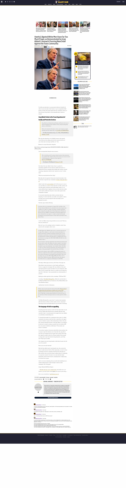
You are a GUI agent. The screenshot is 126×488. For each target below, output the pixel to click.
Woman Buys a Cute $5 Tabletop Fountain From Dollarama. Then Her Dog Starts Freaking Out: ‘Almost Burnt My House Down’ (85, 30)
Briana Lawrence (37, 45)
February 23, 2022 (45, 134)
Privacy (54, 435)
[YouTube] (14, 2)
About (77, 4)
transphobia (55, 377)
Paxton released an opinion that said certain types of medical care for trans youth (52, 289)
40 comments (69, 45)
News (45, 4)
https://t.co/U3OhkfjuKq (46, 159)
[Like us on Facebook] (8, 2)
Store (80, 4)
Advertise (50, 435)
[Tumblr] (12, 2)
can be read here (50, 184)
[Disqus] (53, 415)
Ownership (64, 436)
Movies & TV (50, 4)
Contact (68, 436)
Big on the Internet (60, 4)
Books (54, 4)
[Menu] (1, 1)
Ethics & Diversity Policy (77, 435)
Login (123, 1)
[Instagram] (10, 2)
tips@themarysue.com (54, 374)
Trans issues (47, 377)
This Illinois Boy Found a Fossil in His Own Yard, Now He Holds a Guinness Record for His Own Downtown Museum (84, 118)
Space (69, 4)
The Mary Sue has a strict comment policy (48, 369)
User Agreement (70, 435)
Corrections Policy (85, 435)
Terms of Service (59, 435)
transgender (51, 377)
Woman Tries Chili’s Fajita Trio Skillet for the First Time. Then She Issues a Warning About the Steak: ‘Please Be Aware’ (74, 30)
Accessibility (64, 435)
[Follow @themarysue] (5, 2)
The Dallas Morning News (49, 279)
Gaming (73, 4)
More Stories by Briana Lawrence (53, 397)
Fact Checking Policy (58, 436)
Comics (66, 4)
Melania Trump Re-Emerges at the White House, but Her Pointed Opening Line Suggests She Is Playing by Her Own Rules (85, 112)
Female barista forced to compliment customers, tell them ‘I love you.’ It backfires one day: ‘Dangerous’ (51, 30)
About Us (46, 435)
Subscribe (118, 1)
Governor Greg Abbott (42, 377)
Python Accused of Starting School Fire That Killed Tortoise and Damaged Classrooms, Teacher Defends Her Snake (83, 62)
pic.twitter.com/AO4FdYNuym (63, 130)
